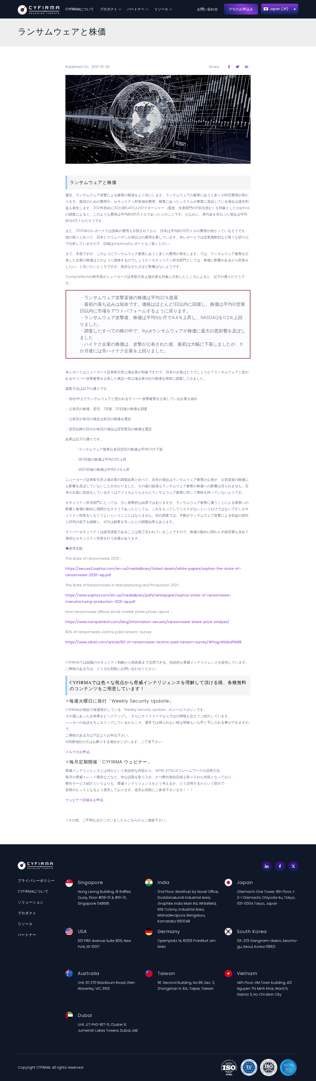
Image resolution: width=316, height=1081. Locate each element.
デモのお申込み (241, 9)
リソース (161, 9)
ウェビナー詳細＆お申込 (84, 799)
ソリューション (31, 902)
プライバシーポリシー (36, 880)
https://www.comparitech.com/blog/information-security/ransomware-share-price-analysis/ (147, 621)
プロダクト (108, 9)
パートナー (135, 9)
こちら (132, 820)
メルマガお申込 (77, 751)
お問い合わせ (207, 9)
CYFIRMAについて (79, 9)
